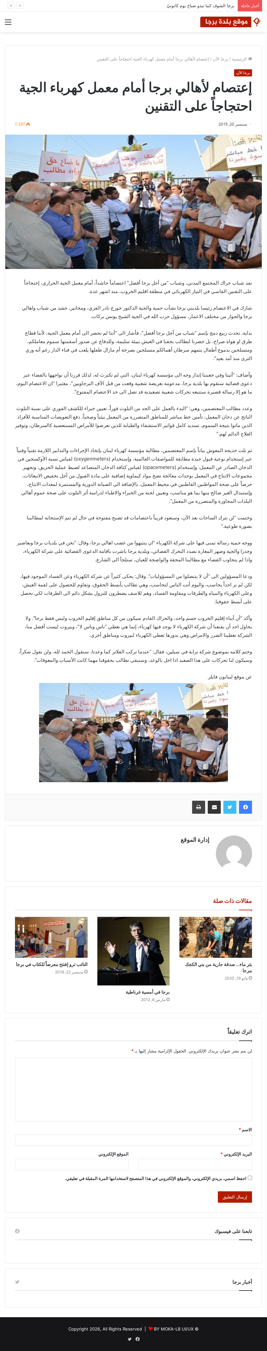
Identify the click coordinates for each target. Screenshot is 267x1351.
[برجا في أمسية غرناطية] (133, 951)
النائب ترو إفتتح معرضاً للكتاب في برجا (52, 964)
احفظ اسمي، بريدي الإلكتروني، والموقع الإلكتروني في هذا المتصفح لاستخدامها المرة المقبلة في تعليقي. (155, 1178)
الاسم (245, 1129)
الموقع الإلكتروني (113, 1154)
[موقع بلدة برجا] (231, 22)
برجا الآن (220, 58)
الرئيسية (240, 58)
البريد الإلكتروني (236, 1154)
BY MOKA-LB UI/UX (173, 1328)
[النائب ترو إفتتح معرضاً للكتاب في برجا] (51, 937)
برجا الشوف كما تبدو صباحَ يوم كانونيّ (200, 5)
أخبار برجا (242, 1282)
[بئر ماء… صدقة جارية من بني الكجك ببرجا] (215, 937)
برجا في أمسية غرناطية (148, 992)
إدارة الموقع (195, 839)
